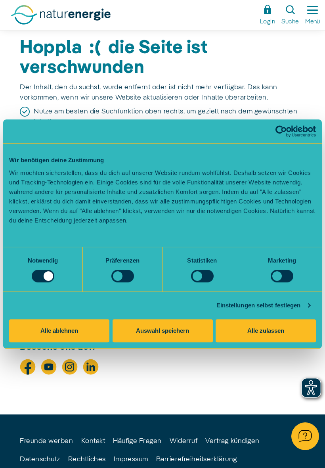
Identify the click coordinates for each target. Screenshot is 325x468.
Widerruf (183, 441)
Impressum (131, 459)
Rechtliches (87, 459)
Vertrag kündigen (232, 441)
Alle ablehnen (59, 330)
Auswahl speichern (162, 330)
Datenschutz (40, 459)
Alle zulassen (265, 330)
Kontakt (93, 441)
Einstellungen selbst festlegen (258, 305)
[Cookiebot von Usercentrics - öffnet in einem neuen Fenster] (281, 131)
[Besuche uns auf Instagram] (70, 367)
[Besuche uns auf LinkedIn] (91, 367)
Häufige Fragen (137, 441)
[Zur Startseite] (130, 17)
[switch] (122, 276)
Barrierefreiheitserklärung (196, 459)
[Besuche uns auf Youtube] (49, 367)
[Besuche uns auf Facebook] (28, 367)
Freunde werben (46, 441)
